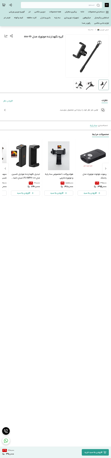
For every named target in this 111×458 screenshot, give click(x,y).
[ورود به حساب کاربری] (11, 5)
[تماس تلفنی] (6, 431)
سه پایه (90, 30)
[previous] (105, 168)
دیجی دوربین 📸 (103, 30)
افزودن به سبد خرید (93, 452)
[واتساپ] (6, 440)
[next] (5, 168)
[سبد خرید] (3, 5)
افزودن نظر (8, 101)
